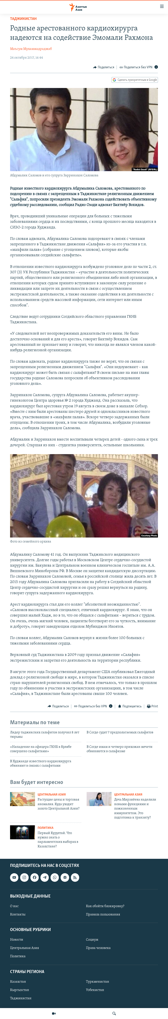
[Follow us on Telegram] (44, 877)
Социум (92, 940)
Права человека (98, 948)
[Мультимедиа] (53, 1013)
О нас (14, 906)
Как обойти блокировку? (105, 906)
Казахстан (18, 982)
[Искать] (114, 1013)
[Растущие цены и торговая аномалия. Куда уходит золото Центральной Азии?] (22, 799)
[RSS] (75, 877)
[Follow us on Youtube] (14, 877)
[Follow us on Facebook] (34, 877)
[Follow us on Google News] (65, 877)
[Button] (103, 67)
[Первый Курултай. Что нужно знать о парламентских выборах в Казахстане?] (22, 832)
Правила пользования (103, 914)
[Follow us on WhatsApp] (55, 877)
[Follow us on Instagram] (24, 877)
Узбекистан (95, 990)
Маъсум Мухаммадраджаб (31, 49)
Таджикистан (23, 19)
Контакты (17, 914)
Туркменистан (97, 982)
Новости (16, 940)
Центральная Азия (52, 794)
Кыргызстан (19, 990)
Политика (45, 828)
